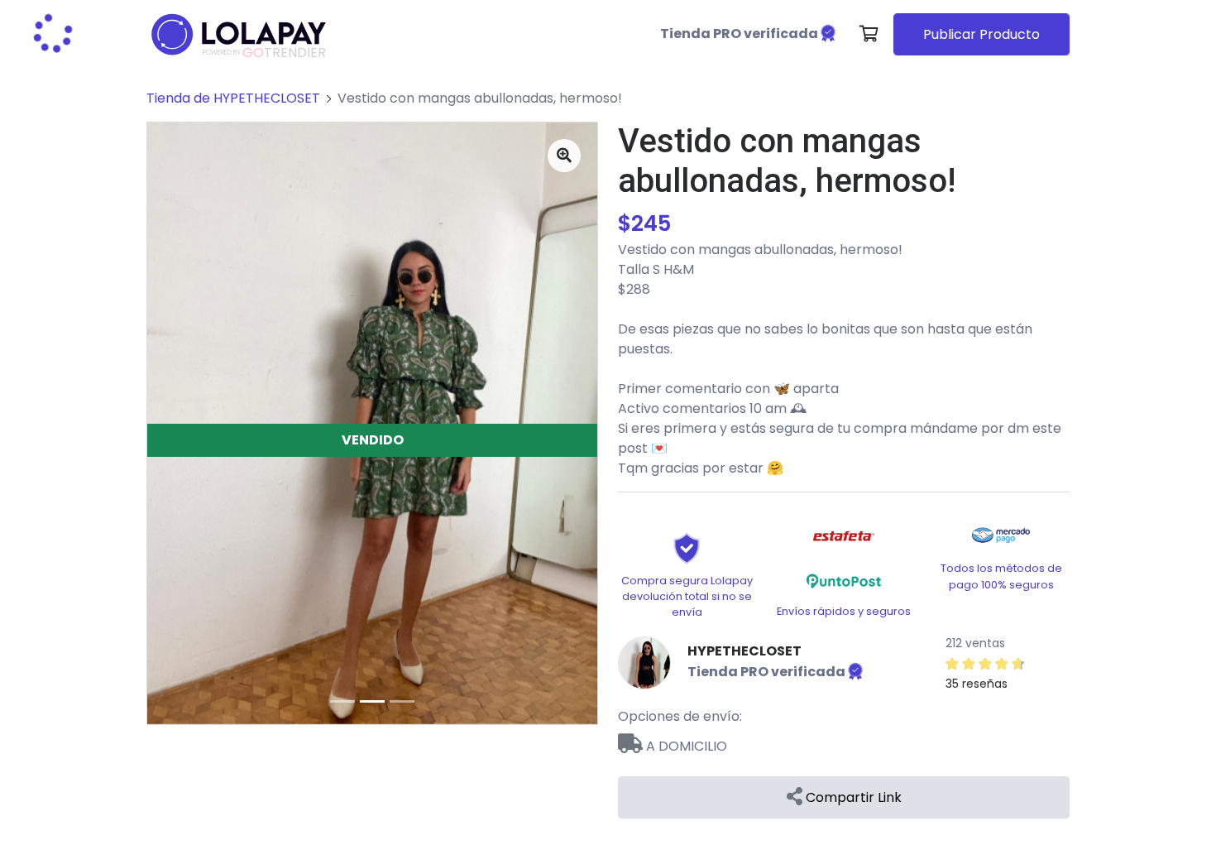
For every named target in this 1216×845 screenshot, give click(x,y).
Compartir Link (852, 797)
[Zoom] (564, 155)
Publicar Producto (981, 34)
